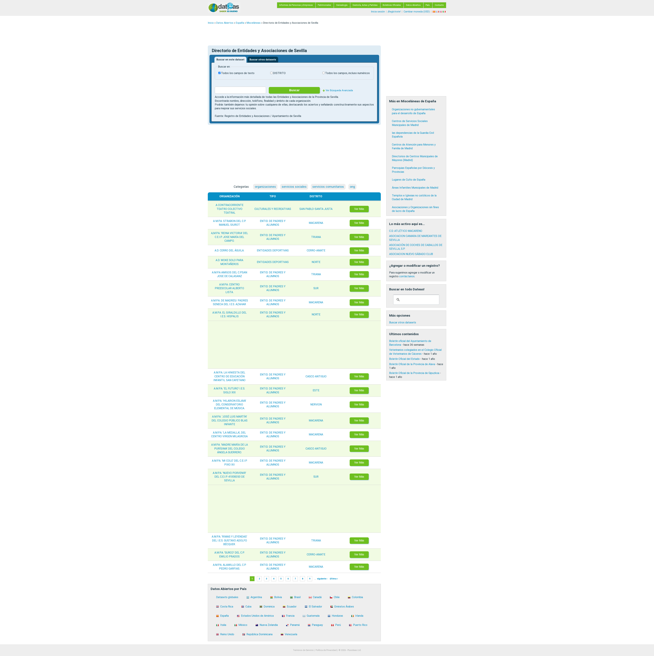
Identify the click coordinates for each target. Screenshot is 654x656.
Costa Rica (226, 606)
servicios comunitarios (328, 186)
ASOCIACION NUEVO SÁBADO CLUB (411, 254)
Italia (223, 625)
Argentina (256, 597)
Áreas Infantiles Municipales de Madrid (415, 187)
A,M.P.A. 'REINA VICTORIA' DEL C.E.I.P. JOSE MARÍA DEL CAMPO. (229, 236)
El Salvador (315, 606)
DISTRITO (279, 73)
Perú (338, 625)
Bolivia (278, 597)
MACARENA (316, 223)
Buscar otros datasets (263, 59)
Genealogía (341, 5)
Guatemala (313, 615)
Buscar (294, 90)
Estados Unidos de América (257, 615)
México (242, 625)
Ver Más (359, 209)
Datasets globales (227, 597)
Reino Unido (227, 634)
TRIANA (316, 237)
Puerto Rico (360, 625)
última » (334, 579)
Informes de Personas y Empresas (296, 5)
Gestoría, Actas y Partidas (365, 5)
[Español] (434, 11)
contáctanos (407, 276)
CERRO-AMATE (316, 250)
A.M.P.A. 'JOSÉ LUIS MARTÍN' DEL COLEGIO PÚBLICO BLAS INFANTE (229, 420)
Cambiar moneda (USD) (417, 11)
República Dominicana (259, 634)
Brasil (297, 597)
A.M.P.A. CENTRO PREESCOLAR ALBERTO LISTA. (229, 288)
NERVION (316, 404)
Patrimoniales (324, 5)
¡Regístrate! (394, 11)
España (240, 22)
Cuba (248, 606)
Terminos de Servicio (303, 650)
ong (352, 186)
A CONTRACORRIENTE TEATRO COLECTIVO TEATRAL (229, 208)
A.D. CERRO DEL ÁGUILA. (229, 250)
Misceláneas (254, 22)
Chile (337, 597)
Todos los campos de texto (237, 73)
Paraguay (317, 625)
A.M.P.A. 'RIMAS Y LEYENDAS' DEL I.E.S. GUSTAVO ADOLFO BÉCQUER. (229, 540)
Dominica (269, 606)
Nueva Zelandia (269, 625)
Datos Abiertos (413, 5)
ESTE (316, 390)
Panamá (295, 625)
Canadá (317, 597)
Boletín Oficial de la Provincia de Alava (412, 364)
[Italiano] (444, 11)
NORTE (316, 262)
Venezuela (291, 634)
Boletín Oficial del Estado (404, 359)
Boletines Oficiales (392, 5)
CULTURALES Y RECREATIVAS (272, 209)
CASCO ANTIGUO (316, 376)
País (428, 5)
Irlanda (359, 615)
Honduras (337, 615)
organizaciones (265, 186)
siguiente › (322, 579)
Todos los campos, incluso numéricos (347, 73)
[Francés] (437, 11)
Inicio (211, 22)
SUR (315, 288)
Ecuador (292, 606)
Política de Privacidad (326, 650)
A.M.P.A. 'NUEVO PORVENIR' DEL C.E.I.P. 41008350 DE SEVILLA (229, 476)
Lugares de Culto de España (408, 179)
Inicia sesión (378, 11)
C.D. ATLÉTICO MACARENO (405, 231)
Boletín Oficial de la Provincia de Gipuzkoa (414, 373)
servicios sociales (294, 186)
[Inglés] (441, 11)
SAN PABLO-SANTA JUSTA (315, 209)
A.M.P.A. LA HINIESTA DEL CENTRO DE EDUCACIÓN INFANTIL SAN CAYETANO (229, 376)
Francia (290, 615)
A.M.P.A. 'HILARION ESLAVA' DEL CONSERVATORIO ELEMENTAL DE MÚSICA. (229, 404)
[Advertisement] (310, 35)
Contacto (439, 5)
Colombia (357, 597)
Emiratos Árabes (344, 606)
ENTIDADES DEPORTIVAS (273, 250)
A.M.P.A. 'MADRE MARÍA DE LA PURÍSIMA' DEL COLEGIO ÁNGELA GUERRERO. (229, 448)
